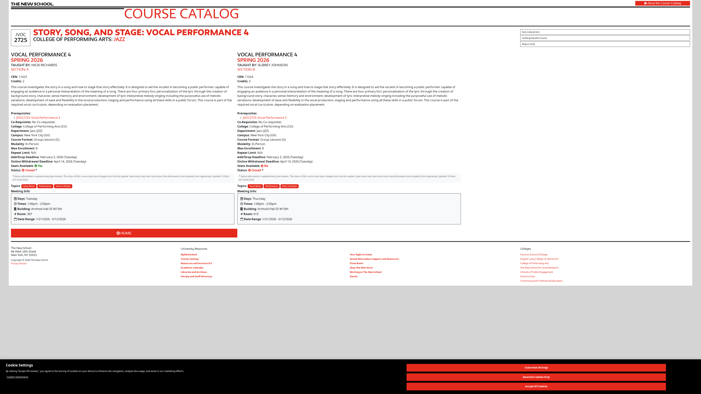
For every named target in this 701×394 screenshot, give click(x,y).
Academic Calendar (192, 267)
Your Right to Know (361, 254)
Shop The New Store (361, 267)
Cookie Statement (17, 377)
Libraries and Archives (194, 272)
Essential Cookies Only (536, 377)
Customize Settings (536, 367)
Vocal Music (29, 186)
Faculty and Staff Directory (196, 276)
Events (353, 276)
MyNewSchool (189, 254)
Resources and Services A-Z (196, 263)
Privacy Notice (18, 263)
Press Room (356, 263)
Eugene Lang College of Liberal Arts (539, 258)
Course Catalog (181, 13)
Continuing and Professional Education (541, 280)
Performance (45, 186)
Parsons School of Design (534, 254)
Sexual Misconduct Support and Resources (374, 258)
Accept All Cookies (536, 386)
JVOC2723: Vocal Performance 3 (38, 118)
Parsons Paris (527, 276)
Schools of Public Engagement (536, 272)
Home (125, 233)
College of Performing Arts (534, 263)
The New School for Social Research (539, 267)
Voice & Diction (63, 186)
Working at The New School (366, 272)
